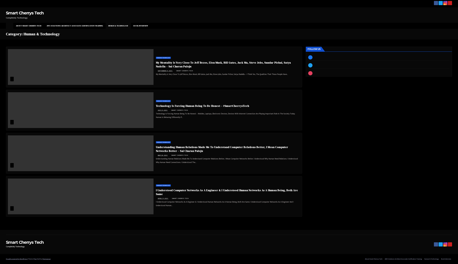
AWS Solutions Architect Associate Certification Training (75, 26)
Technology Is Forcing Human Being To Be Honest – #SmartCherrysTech (202, 106)
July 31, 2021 (163, 110)
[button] (450, 25)
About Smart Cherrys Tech (28, 26)
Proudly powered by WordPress (16, 259)
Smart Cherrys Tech (25, 12)
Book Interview (140, 26)
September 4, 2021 (165, 71)
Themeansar (46, 259)
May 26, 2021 (163, 155)
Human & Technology (118, 26)
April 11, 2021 (163, 198)
